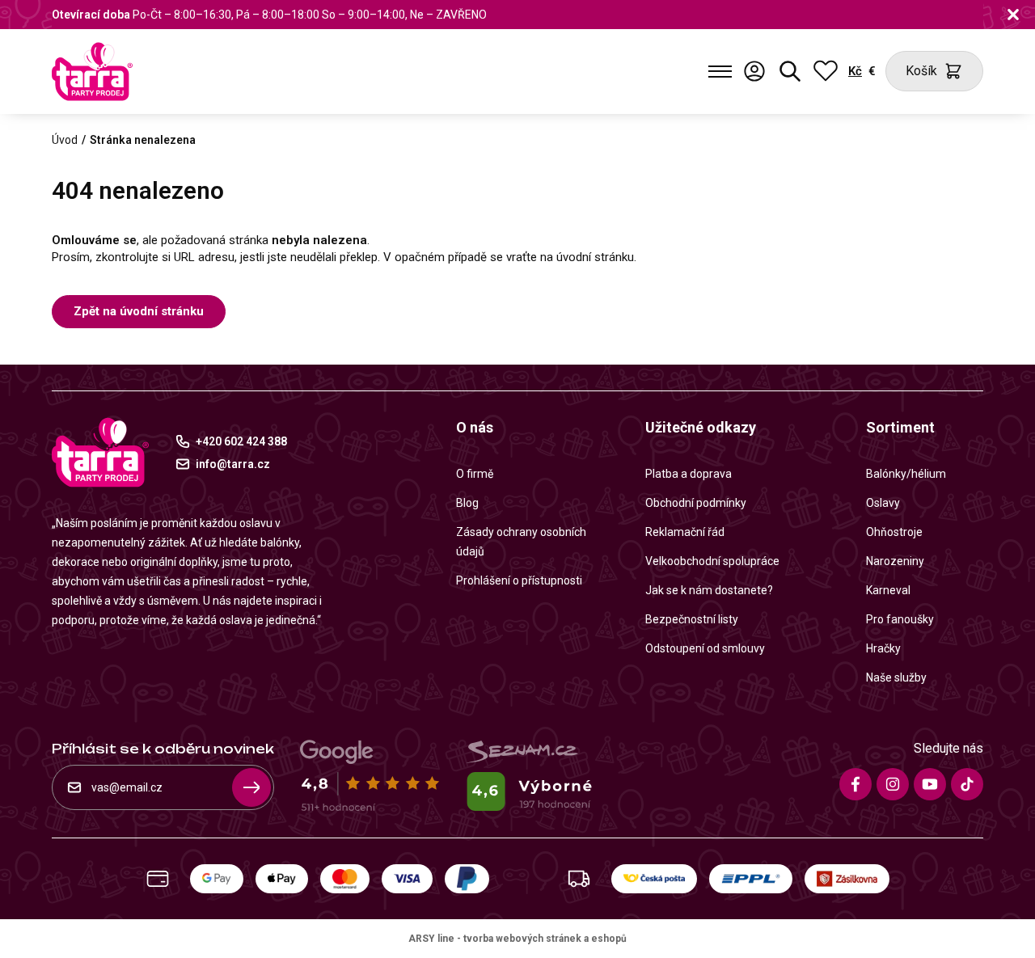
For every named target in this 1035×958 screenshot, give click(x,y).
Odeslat (251, 787)
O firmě (474, 473)
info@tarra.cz (233, 464)
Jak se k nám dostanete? (709, 590)
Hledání (790, 71)
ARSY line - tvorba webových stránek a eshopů (517, 938)
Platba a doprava (688, 473)
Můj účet (754, 71)
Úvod (65, 139)
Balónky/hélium (906, 473)
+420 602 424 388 (241, 441)
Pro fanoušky (900, 619)
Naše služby (896, 677)
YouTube (930, 784)
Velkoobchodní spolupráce (712, 561)
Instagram (893, 784)
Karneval (888, 590)
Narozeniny (895, 561)
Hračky (883, 648)
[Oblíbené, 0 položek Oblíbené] (826, 71)
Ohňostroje (894, 531)
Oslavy (883, 502)
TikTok (967, 784)
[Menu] (720, 71)
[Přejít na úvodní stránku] (92, 71)
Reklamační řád (684, 531)
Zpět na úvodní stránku (139, 311)
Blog (467, 502)
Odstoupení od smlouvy (705, 648)
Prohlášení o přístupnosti (519, 580)
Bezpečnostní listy (691, 619)
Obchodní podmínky (695, 502)
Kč (855, 71)
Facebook (855, 784)
